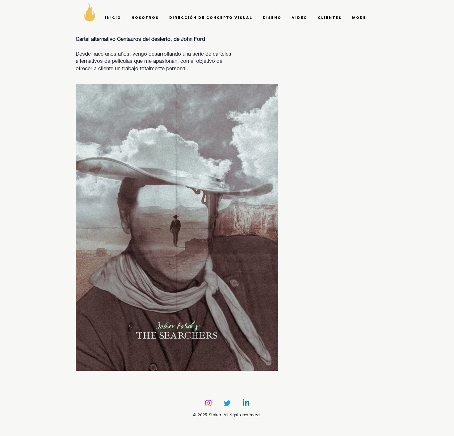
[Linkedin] (246, 403)
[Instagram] (208, 403)
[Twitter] (227, 403)
